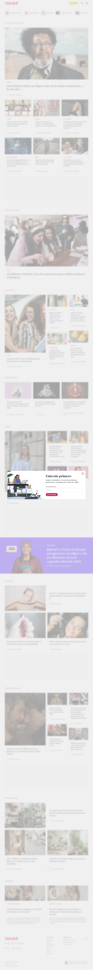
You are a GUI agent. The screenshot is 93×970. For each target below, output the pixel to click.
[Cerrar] (83, 473)
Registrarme (51, 494)
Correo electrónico (51, 486)
